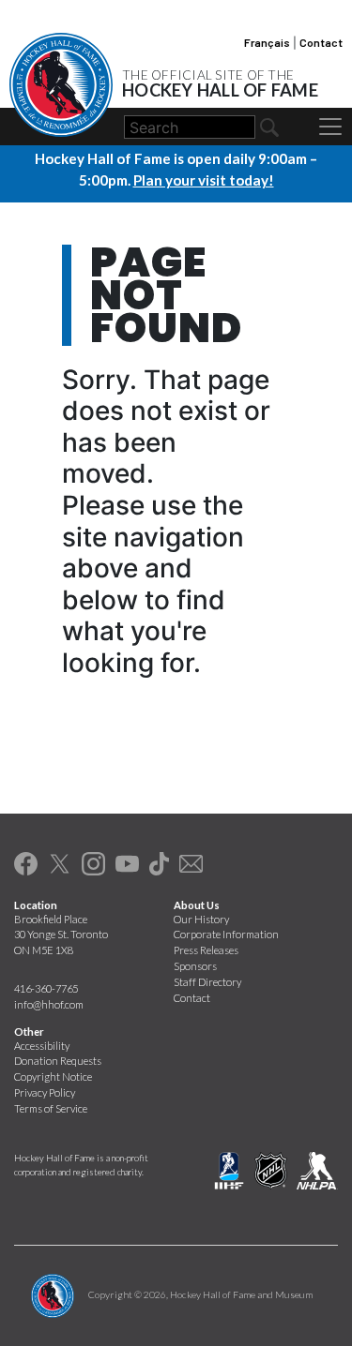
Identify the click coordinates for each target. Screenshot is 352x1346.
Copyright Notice (53, 1076)
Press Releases (206, 950)
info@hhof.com (49, 1004)
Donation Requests (57, 1060)
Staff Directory (207, 982)
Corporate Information (226, 934)
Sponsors (195, 966)
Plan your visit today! (203, 180)
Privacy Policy (44, 1092)
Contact (321, 42)
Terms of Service (50, 1108)
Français (267, 42)
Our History (201, 919)
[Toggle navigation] (330, 126)
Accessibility (41, 1045)
